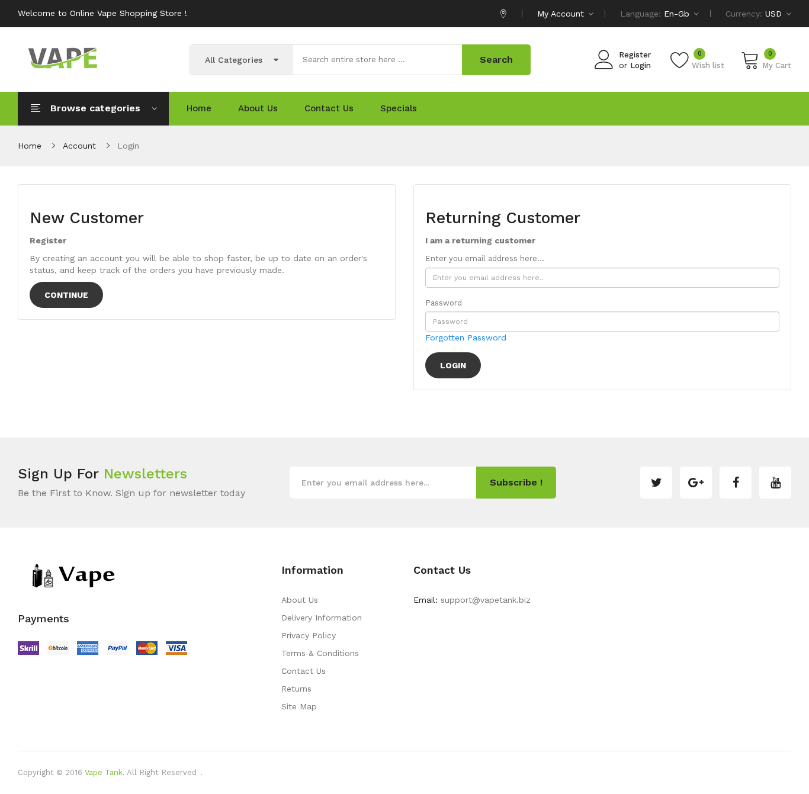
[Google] (696, 483)
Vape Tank (104, 772)
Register (635, 54)
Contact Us (303, 671)
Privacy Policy (308, 635)
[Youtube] (775, 483)
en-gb (678, 13)
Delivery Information (321, 617)
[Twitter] (656, 483)
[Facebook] (736, 483)
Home (29, 145)
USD (775, 13)
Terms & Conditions (320, 653)
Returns (296, 688)
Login (640, 65)
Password (443, 302)
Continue (66, 295)
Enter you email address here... (484, 258)
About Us (299, 600)
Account (79, 145)
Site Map (299, 706)
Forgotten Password (465, 337)
